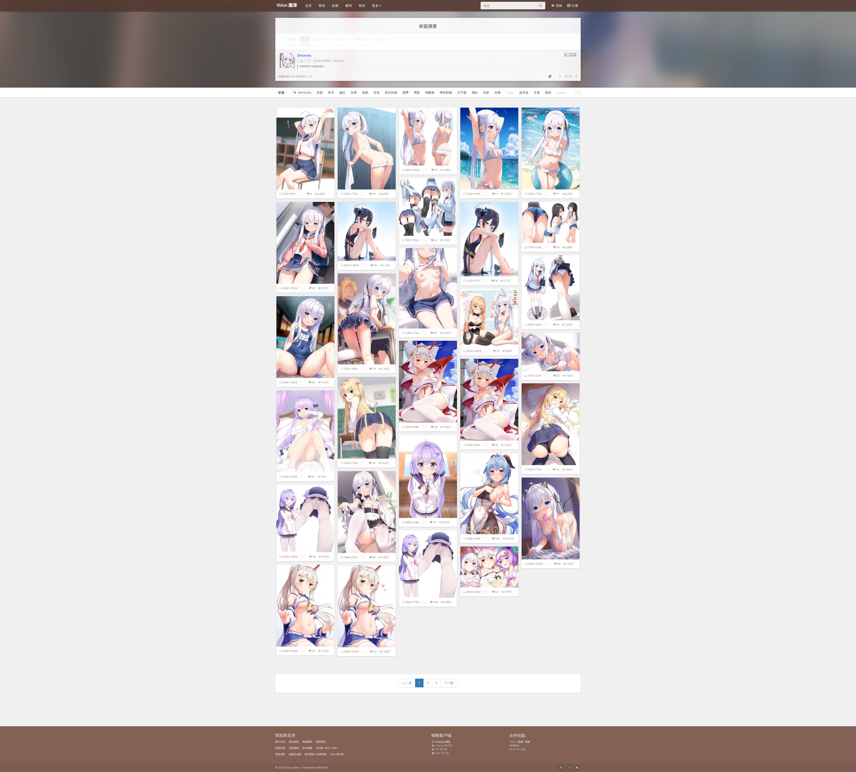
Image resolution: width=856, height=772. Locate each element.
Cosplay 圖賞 (442, 741)
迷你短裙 (391, 92)
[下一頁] (576, 76)
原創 (320, 92)
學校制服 (446, 92)
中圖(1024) (361, 39)
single (510, 92)
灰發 (354, 92)
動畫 (520, 741)
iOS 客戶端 (440, 749)
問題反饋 (280, 747)
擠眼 (417, 92)
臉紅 (342, 92)
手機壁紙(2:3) (393, 46)
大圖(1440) (342, 39)
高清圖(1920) (321, 39)
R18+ (335, 747)
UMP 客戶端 (441, 753)
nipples (561, 92)
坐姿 (486, 92)
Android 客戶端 (443, 745)
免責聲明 (307, 741)
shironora (304, 92)
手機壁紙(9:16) (369, 46)
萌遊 (527, 741)
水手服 (462, 92)
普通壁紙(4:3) (346, 46)
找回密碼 (294, 747)
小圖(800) (380, 39)
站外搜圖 (307, 747)
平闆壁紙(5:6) (416, 46)
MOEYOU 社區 (517, 749)
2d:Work (514, 745)
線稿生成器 (295, 754)
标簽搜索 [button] (428, 26)
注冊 (575, 5)
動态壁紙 (310, 754)
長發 (376, 92)
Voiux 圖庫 (286, 5)
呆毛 (331, 92)
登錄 (559, 5)
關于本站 (280, 741)
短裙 (497, 92)
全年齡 (319, 747)
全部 (305, 39)
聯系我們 (321, 741)
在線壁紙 (321, 754)
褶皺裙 (429, 92)
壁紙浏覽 (280, 754)
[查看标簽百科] (549, 76)
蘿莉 (548, 92)
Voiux (512, 741)
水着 (537, 92)
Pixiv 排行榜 (337, 754)
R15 (327, 747)
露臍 (405, 92)
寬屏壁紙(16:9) (322, 46)
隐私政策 (294, 741)
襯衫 (475, 92)
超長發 (524, 92)
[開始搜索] (540, 5)
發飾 (365, 92)
